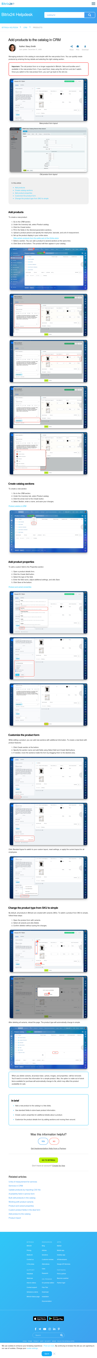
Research (45, 1273)
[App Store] (40, 1318)
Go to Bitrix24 (48, 1160)
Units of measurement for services (23, 1181)
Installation (45, 1296)
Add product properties (23, 193)
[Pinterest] (59, 1328)
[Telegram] (40, 1328)
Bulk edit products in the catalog (22, 1197)
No (54, 1141)
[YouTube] (44, 1328)
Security (48, 1341)
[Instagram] (49, 1328)
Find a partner (61, 1274)
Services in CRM (16, 1185)
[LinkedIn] (54, 1328)
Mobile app (60, 1250)
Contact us (30, 1259)
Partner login (61, 1283)
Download (45, 1292)
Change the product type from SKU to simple (31, 198)
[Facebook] (35, 1328)
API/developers (62, 1259)
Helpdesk (30, 1274)
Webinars (30, 1278)
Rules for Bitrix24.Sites (65, 1341)
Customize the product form (25, 195)
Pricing (29, 1250)
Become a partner (62, 1278)
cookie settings (32, 1348)
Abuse (54, 1341)
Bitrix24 (29, 1246)
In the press (30, 1264)
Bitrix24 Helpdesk (10, 27)
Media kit (30, 1255)
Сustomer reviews (47, 1259)
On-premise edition (48, 1283)
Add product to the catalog (20, 1213)
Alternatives (45, 1264)
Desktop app (61, 1255)
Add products (20, 187)
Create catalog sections (24, 190)
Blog (43, 1246)
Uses (43, 1269)
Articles (44, 1250)
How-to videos (31, 1283)
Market (59, 1246)
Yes (43, 1141)
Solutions (45, 1255)
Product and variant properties (21, 1205)
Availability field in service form (22, 1193)
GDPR (42, 1341)
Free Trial (45, 1287)
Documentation (47, 1301)
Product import (15, 1217)
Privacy (36, 1341)
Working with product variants (21, 1201)
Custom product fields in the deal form (24, 1209)
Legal (25, 1341)
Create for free (58, 1165)
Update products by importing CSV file (25, 1189)
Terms (30, 1341)
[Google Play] (56, 1318)
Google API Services (63, 1264)
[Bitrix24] (8, 3)
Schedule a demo (32, 1292)
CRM (25, 27)
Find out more (49, 1346)
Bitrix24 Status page (33, 1296)
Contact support (32, 1287)
